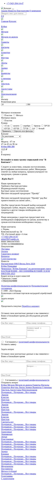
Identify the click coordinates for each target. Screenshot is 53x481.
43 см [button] (9, 144)
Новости (12, 11)
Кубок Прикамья (9, 266)
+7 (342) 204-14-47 (15, 3)
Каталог (12, 21)
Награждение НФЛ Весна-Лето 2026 (18, 264)
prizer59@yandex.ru (10, 239)
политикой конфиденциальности (34, 342)
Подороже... (19, 392)
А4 (33, 128)
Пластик (8, 115)
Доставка (5, 249)
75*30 (26, 128)
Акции (4, 11)
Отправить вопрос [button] (9, 382)
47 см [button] (4, 144)
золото (16, 126)
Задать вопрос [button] (7, 298)
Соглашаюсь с (27, 342)
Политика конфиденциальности (16, 286)
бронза (37, 126)
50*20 (47, 126)
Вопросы (5, 256)
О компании (35, 11)
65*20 (7, 128)
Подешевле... (7, 392)
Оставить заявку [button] (8, 344)
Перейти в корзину (31, 306)
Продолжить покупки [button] (11, 306)
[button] (6, 154)
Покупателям (23, 11)
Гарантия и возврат (10, 254)
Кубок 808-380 (8, 146)
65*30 (17, 128)
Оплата (4, 251)
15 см (7, 126)
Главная (4, 21)
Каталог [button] (8, 8)
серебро (27, 126)
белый (41, 128)
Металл (19, 115)
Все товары (30, 392)
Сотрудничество (8, 259)
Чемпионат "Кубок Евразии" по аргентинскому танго (26, 268)
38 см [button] (14, 144)
